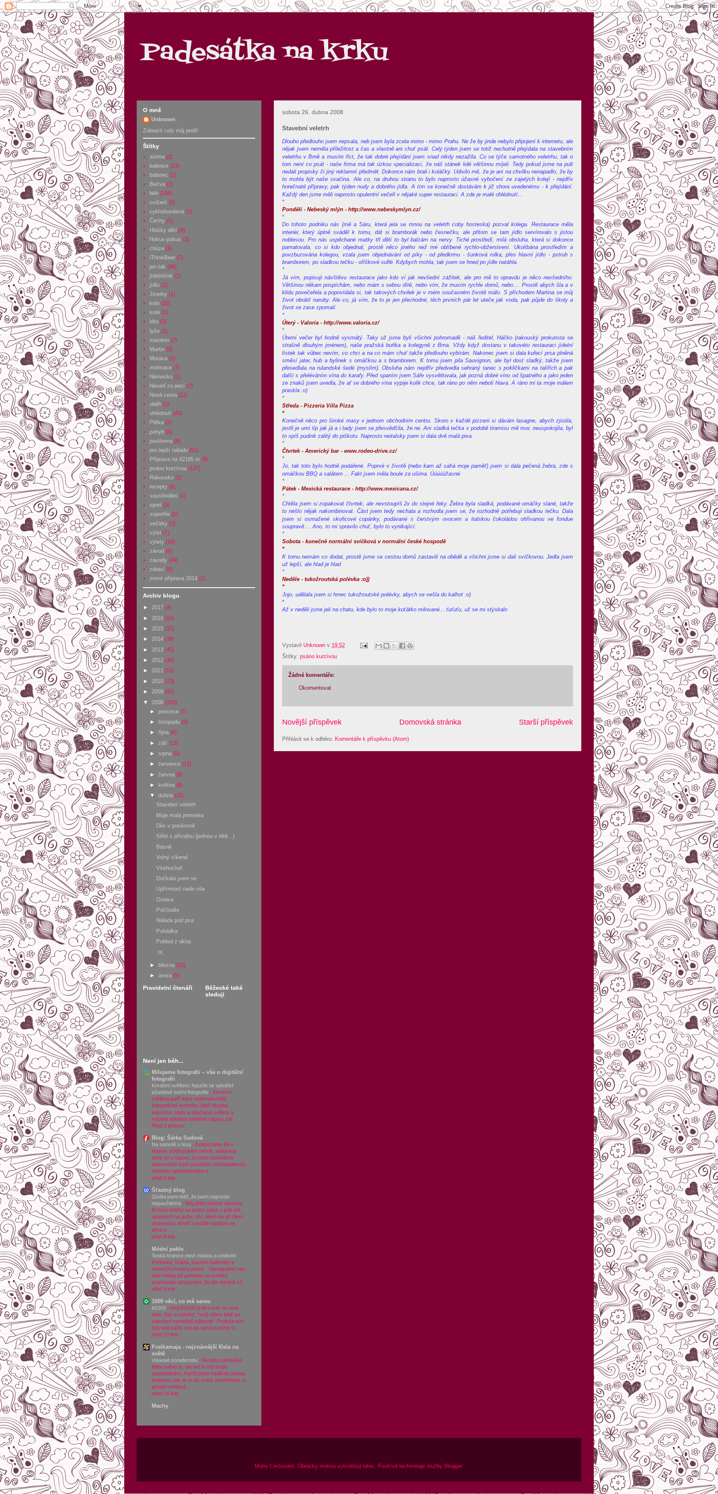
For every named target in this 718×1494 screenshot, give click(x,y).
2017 (158, 607)
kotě (155, 312)
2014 (158, 639)
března (167, 965)
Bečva (157, 184)
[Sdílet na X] (394, 646)
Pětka (157, 422)
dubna (166, 795)
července (170, 764)
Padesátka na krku (264, 53)
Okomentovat (315, 688)
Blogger (453, 1466)
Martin (157, 349)
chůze (157, 248)
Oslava (164, 899)
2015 (158, 628)
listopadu (170, 722)
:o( (159, 952)
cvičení (158, 202)
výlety (157, 542)
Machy (160, 1406)
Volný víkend (171, 857)
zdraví (157, 569)
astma (157, 157)
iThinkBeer (162, 257)
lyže (155, 331)
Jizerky (158, 294)
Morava (158, 358)
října (164, 732)
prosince (169, 711)
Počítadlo (167, 910)
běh (154, 193)
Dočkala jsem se (176, 878)
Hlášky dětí (163, 230)
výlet (155, 533)
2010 (158, 681)
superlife (160, 514)
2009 (158, 691)
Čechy (157, 220)
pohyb (157, 432)
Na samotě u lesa (172, 1144)
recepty (158, 486)
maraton (159, 340)
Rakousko (162, 477)
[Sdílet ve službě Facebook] (402, 646)
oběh (155, 404)
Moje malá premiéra (180, 815)
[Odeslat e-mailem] (378, 646)
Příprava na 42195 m (175, 459)
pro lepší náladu (169, 450)
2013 (158, 650)
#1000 (159, 1308)
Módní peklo (168, 1249)
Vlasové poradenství (175, 1360)
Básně (164, 847)
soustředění (164, 496)
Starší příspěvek (546, 722)
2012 (158, 660)
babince (159, 166)
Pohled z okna (173, 941)
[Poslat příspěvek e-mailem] (363, 645)
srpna (165, 753)
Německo (161, 377)
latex (368, 1466)
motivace (161, 367)
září (163, 743)
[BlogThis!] (386, 646)
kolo (155, 303)
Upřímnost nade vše (180, 889)
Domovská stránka (430, 722)
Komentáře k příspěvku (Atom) (372, 739)
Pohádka (166, 931)
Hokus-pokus (165, 239)
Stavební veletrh (176, 804)
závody (158, 560)
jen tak (158, 267)
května (167, 785)
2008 (158, 702)
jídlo (155, 285)
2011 (158, 670)
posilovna (161, 441)
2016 (158, 618)
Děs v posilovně (175, 826)
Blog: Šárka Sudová (177, 1138)
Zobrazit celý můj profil (170, 130)
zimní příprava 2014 (173, 578)
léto (154, 321)
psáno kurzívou (318, 656)
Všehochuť (169, 868)
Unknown (163, 119)
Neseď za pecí (167, 386)
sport (156, 505)
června (167, 774)
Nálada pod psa (175, 920)
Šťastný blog (168, 1190)
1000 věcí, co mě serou (181, 1301)
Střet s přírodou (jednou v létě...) (195, 836)
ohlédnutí (161, 413)
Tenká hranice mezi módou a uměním (195, 1256)
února (165, 975)
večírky (158, 523)
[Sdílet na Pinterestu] (410, 646)
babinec (159, 175)
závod (157, 551)
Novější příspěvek (312, 722)
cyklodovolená (167, 211)
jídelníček (161, 276)
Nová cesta (163, 395)
